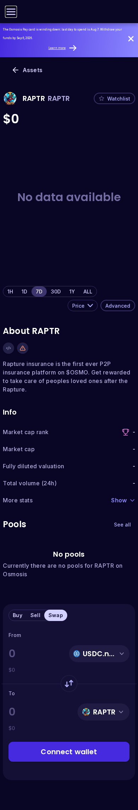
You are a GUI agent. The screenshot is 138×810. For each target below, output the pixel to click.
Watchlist (118, 99)
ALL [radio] (88, 291)
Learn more (57, 48)
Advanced (117, 306)
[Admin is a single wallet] (22, 348)
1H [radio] (10, 291)
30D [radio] (56, 291)
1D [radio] (24, 291)
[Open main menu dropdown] (11, 11)
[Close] (131, 38)
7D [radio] (39, 291)
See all (122, 525)
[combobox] (83, 305)
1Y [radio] (72, 291)
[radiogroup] (50, 291)
